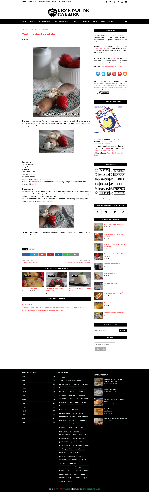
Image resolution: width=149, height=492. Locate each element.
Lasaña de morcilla (111, 389)
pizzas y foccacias (79, 438)
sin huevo (62, 463)
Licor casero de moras (112, 264)
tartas (69, 470)
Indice (24, 2)
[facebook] (106, 2)
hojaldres (71, 406)
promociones (77, 445)
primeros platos (64, 445)
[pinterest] (118, 2)
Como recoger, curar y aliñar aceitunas (114, 245)
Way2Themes (67, 489)
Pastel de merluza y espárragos (111, 410)
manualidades (83, 417)
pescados (82, 435)
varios (76, 474)
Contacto (32, 2)
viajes (70, 478)
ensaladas (84, 399)
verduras (62, 478)
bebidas (85, 384)
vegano (83, 474)
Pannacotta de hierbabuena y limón (80, 289)
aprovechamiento (65, 384)
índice (113, 58)
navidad (62, 427)
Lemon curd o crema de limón (114, 313)
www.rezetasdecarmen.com (104, 83)
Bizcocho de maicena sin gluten (115, 224)
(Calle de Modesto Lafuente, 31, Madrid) (108, 142)
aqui (34, 184)
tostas (86, 470)
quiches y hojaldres (66, 449)
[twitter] (110, 2)
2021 (39, 380)
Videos (54, 2)
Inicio (24, 29)
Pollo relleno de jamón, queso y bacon (115, 400)
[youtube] (122, 2)
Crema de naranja (110, 303)
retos (70, 452)
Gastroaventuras (65, 2)
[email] (126, 2)
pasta (82, 427)
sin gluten (82, 460)
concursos (63, 391)
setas (79, 456)
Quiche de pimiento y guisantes (115, 419)
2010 (39, 422)
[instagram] (114, 2)
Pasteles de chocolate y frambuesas (54, 289)
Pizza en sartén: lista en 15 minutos (113, 255)
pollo (73, 442)
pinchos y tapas (64, 438)
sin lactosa (72, 463)
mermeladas (81, 420)
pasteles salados (65, 431)
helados (62, 406)
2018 (39, 392)
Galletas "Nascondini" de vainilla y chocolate (113, 380)
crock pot (62, 395)
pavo (74, 435)
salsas (77, 452)
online (108, 148)
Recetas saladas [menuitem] (44, 22)
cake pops (72, 388)
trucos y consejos (65, 474)
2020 (39, 384)
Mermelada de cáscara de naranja (113, 235)
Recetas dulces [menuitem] (61, 22)
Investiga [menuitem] (75, 22)
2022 (39, 377)
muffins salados (76, 424)
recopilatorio (79, 449)
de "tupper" (63, 399)
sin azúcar (72, 460)
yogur (84, 478)
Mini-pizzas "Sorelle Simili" (113, 293)
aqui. (112, 139)
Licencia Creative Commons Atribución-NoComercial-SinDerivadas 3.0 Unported (110, 87)
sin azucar (62, 460)
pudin (87, 445)
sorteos (61, 470)
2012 (39, 415)
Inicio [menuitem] (24, 22)
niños (70, 427)
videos (77, 478)
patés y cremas (64, 435)
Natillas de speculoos (29, 288)
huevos (79, 406)
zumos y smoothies (65, 481)
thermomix (77, 470)
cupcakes (81, 395)
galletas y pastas (80, 402)
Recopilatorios (44, 2)
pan (76, 427)
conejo (71, 391)
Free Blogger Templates (91, 489)
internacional (63, 409)
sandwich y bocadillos (67, 456)
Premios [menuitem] (86, 22)
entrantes (62, 402)
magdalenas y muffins (67, 417)
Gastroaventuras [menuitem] (107, 22)
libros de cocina (64, 413)
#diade (62, 377)
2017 (39, 396)
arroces (77, 384)
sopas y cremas (64, 467)
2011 (39, 419)
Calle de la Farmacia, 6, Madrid (105, 151)
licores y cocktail (78, 413)
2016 (39, 400)
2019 (39, 388)
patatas (76, 431)
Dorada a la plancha (111, 283)
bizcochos (62, 388)
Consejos (80, 391)
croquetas (72, 395)
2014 (39, 407)
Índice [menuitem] (32, 22)
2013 (39, 411)
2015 (39, 403)
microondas (63, 424)
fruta (70, 402)
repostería (62, 452)
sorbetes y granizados (80, 467)
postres (29, 29)
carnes (81, 388)
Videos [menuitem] (94, 22)
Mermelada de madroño (113, 273)
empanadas (73, 399)
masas (71, 420)
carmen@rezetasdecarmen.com (113, 66)
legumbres (74, 409)
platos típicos (64, 442)
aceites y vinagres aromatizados (70, 381)
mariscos (62, 420)
